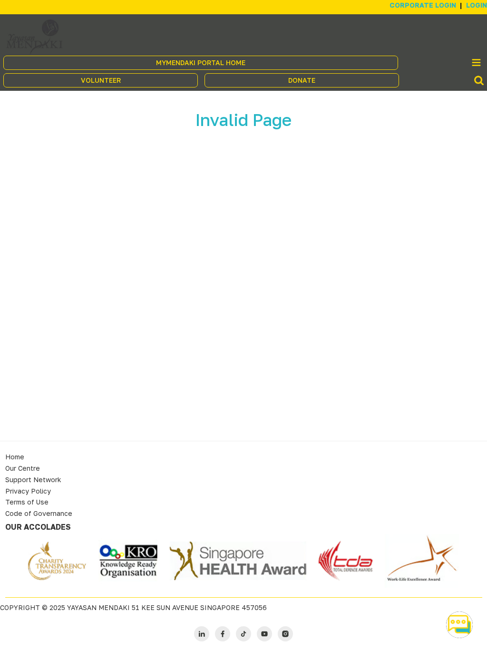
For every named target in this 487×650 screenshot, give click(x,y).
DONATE (301, 80)
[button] (459, 624)
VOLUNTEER (101, 80)
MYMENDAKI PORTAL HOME (200, 62)
